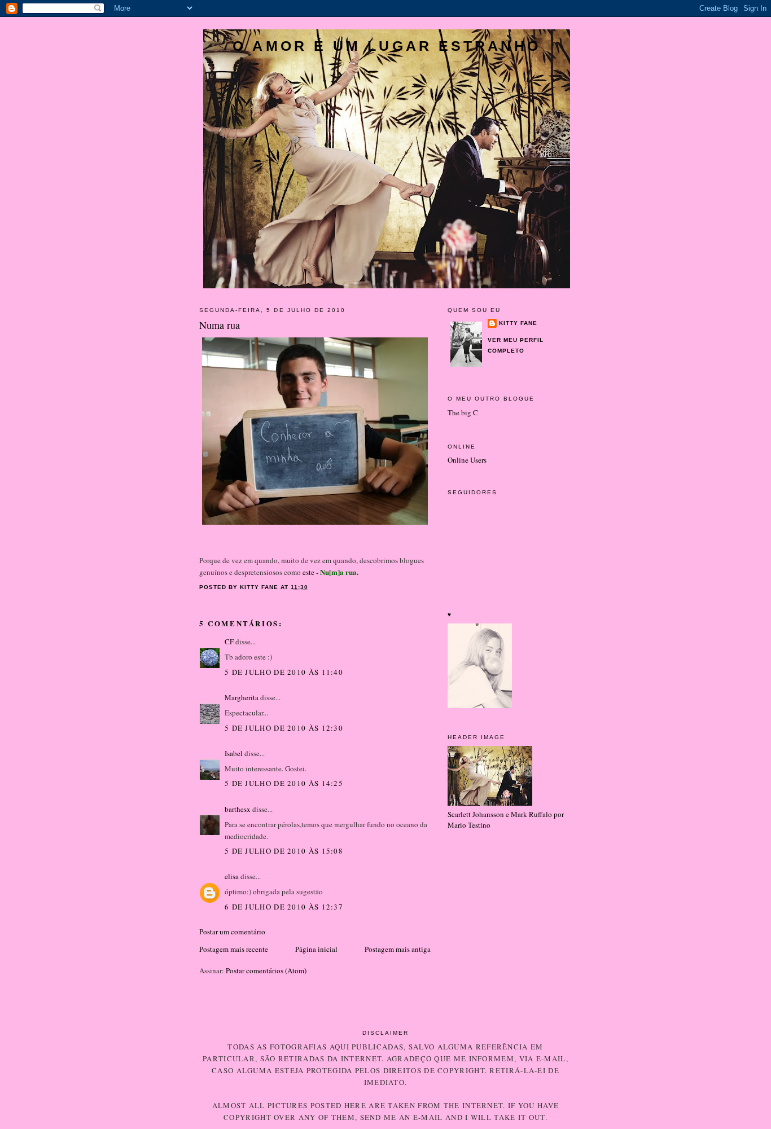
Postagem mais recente (233, 949)
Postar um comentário (232, 931)
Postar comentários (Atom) (266, 970)
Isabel (234, 753)
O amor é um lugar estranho (387, 46)
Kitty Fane (518, 323)
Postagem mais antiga (398, 949)
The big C (463, 412)
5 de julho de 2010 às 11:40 (284, 672)
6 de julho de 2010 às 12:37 (284, 907)
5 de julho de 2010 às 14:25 (284, 783)
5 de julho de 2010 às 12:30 (284, 728)
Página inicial (316, 949)
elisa (232, 876)
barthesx (238, 809)
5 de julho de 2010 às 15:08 (284, 851)
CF (229, 641)
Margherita (242, 697)
